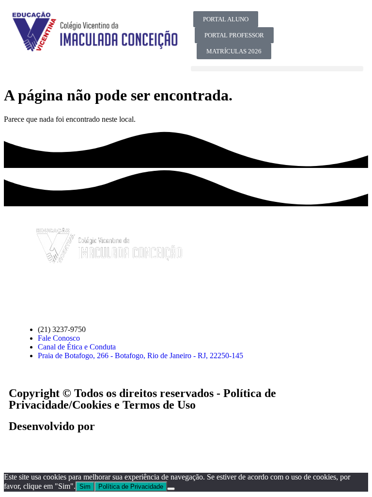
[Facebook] (291, 23)
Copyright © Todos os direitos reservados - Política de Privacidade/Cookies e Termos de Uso (142, 399)
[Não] (171, 488)
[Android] (161, 294)
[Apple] (135, 294)
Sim (85, 486)
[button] (277, 68)
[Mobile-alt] (291, 49)
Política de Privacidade (130, 486)
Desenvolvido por (52, 426)
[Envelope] (109, 294)
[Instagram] (344, 23)
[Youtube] (318, 23)
